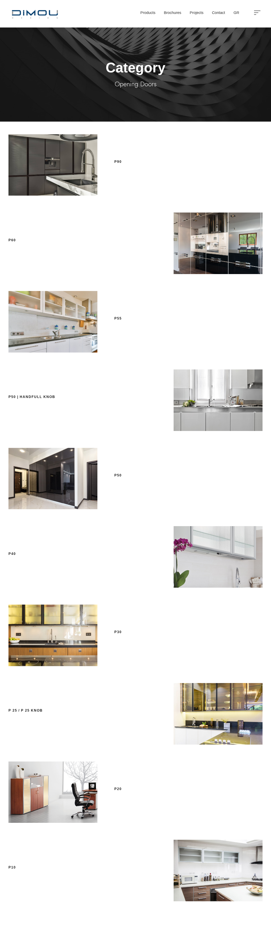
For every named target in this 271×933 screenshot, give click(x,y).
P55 (118, 318)
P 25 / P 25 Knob (25, 710)
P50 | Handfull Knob (31, 397)
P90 (118, 161)
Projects (196, 13)
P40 (12, 554)
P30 (118, 632)
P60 (12, 240)
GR (236, 13)
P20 (118, 789)
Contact (218, 13)
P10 (12, 867)
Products (147, 13)
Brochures (172, 13)
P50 (118, 475)
